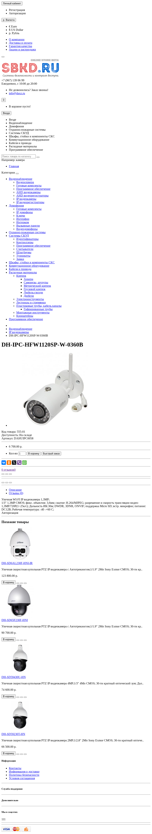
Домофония (16, 205)
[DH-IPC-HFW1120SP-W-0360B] (55, 425)
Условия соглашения (22, 778)
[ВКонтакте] (3, 462)
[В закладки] (6, 474)
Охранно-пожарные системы (27, 232)
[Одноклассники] (9, 462)
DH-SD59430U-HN (13, 677)
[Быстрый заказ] (17, 583)
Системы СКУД (19, 235)
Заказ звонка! (28, 90)
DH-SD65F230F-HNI (14, 620)
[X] (14, 462)
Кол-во (13, 453)
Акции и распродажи (22, 49)
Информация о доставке (24, 771)
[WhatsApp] (24, 462)
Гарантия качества (20, 46)
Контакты (15, 768)
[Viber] (19, 462)
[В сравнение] (10, 474)
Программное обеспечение (26, 319)
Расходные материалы (23, 272)
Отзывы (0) (16, 493)
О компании (16, 39)
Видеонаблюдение (20, 178)
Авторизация (17, 13)
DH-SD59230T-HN (13, 734)
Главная (14, 166)
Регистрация (17, 10)
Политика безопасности (24, 774)
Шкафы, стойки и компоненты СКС (32, 262)
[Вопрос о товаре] (2, 474)
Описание (15, 489)
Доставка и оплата (20, 42)
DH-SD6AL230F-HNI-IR (17, 563)
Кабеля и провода (20, 269)
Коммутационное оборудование (29, 265)
